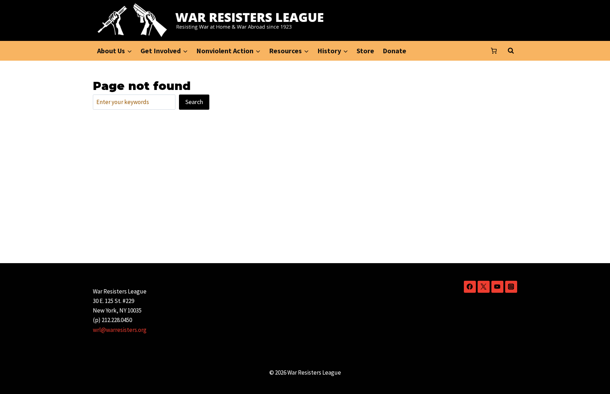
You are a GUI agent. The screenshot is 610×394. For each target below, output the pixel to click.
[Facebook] (470, 287)
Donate (394, 50)
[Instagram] (511, 287)
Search (194, 102)
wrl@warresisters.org (119, 330)
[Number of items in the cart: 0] (493, 50)
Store (365, 50)
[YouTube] (497, 287)
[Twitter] (484, 287)
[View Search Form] (510, 50)
